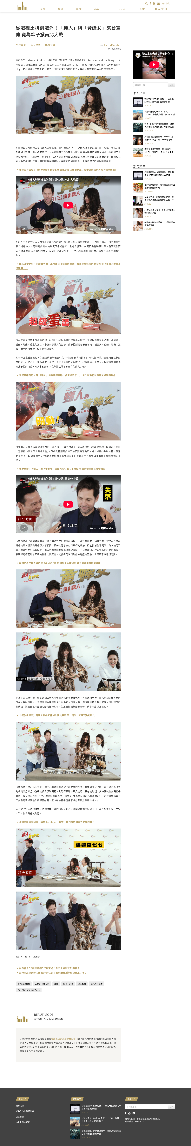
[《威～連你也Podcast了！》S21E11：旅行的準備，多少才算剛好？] (138, 114)
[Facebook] (151, 3)
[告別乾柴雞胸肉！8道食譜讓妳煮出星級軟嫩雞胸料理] (138, 188)
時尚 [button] (42, 9)
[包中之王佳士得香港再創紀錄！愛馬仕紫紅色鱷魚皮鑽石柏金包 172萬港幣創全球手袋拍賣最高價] (138, 200)
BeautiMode (111, 45)
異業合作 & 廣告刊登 (25, 1111)
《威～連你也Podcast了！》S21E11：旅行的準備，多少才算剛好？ (159, 114)
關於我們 (20, 1105)
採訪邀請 (20, 1116)
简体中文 (166, 3)
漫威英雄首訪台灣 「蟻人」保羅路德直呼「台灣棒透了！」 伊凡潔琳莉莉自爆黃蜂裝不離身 (67, 375)
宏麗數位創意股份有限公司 (64, 1038)
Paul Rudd (68, 983)
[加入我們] (159, 3)
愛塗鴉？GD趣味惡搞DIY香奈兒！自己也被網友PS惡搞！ (49, 968)
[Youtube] (155, 3)
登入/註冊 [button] (161, 9)
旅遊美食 (21, 45)
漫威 (56, 983)
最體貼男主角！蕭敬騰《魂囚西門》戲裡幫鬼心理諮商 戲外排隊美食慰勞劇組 (60, 563)
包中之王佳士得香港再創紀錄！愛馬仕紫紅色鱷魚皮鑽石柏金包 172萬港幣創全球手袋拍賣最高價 (159, 200)
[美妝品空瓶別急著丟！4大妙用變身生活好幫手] (138, 225)
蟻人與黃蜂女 (96, 983)
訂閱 (171, 84)
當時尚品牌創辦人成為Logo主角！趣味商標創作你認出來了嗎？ (53, 972)
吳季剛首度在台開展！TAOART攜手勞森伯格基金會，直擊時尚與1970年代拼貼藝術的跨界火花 (158, 139)
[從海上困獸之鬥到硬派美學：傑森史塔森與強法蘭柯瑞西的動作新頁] (138, 127)
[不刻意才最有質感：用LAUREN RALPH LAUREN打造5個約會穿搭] (138, 152)
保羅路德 (82, 983)
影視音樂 (50, 45)
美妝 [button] (79, 9)
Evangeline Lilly (42, 983)
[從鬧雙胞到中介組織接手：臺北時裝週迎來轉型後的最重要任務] (138, 102)
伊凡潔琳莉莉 (24, 983)
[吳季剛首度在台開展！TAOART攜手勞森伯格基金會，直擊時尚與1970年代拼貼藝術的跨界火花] (138, 139)
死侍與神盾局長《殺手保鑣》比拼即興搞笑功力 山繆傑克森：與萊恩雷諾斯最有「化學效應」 (68, 169)
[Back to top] (181, 1136)
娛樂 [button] (61, 9)
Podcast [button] (120, 9)
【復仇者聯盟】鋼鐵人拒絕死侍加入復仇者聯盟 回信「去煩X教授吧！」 (58, 715)
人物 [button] (142, 9)
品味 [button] (97, 9)
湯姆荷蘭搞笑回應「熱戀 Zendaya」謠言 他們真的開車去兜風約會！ (57, 822)
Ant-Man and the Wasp (29, 990)
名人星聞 (35, 45)
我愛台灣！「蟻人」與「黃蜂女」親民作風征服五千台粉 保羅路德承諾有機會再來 (62, 468)
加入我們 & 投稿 (23, 1122)
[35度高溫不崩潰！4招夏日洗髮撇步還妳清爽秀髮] (138, 213)
